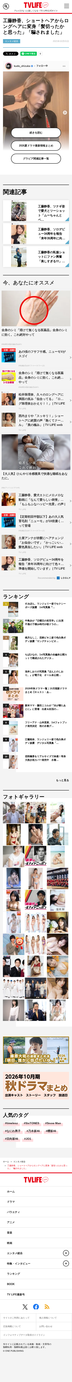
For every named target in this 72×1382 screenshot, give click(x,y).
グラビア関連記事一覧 (36, 158)
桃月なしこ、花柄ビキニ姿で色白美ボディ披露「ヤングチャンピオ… (45, 639)
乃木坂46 (34, 1131)
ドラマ (11, 1201)
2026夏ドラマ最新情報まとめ (36, 145)
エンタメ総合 (19, 1161)
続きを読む (36, 132)
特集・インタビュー (18, 1263)
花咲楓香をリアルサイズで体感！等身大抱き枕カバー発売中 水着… (45, 758)
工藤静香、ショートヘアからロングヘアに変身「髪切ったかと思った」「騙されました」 (37, 1166)
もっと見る (62, 780)
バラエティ (13, 1212)
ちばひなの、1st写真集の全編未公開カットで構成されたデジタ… (46, 656)
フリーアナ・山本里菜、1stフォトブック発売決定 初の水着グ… (46, 724)
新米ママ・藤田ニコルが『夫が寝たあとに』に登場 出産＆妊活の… (45, 707)
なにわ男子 (14, 1131)
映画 (9, 1243)
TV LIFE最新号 (16, 1294)
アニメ (11, 1222)
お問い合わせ (45, 1326)
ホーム (6, 1161)
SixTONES (32, 1123)
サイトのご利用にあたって (16, 1318)
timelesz (12, 1123)
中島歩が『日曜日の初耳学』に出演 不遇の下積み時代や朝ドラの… (45, 622)
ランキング (13, 1273)
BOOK (11, 1284)
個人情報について (48, 1318)
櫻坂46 (51, 1131)
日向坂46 (12, 1138)
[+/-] (66, 1253)
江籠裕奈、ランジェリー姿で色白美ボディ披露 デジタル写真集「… (45, 741)
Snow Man (54, 1123)
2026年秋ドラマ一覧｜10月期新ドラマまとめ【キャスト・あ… (46, 690)
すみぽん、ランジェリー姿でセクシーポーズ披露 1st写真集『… (45, 605)
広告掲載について (12, 1326)
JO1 (28, 1138)
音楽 (9, 1232)
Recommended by (47, 578)
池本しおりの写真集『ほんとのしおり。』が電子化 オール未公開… (44, 673)
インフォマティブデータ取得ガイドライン (24, 1335)
